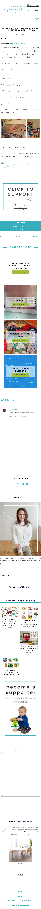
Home (18, 236)
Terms (20, 891)
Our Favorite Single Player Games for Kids (11, 672)
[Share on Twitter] (20, 229)
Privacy (20, 896)
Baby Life (13, 43)
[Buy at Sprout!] (20, 861)
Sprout (5, 830)
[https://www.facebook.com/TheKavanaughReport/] (13, 484)
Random (21, 43)
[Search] (37, 575)
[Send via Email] (22, 229)
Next (2, 236)
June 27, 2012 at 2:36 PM (17, 416)
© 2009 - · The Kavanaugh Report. (20, 900)
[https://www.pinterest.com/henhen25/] (18, 484)
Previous (37, 236)
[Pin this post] (15, 229)
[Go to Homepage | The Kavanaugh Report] (20, 14)
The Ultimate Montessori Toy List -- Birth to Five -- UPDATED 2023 (10, 623)
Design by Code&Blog (20, 905)
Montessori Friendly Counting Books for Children (30, 624)
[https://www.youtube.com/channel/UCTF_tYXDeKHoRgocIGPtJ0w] (27, 484)
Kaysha (11, 410)
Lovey (10, 85)
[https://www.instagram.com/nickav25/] (22, 484)
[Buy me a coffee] (20, 197)
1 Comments (20, 222)
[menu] (2, 18)
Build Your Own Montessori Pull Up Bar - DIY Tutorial (29, 649)
